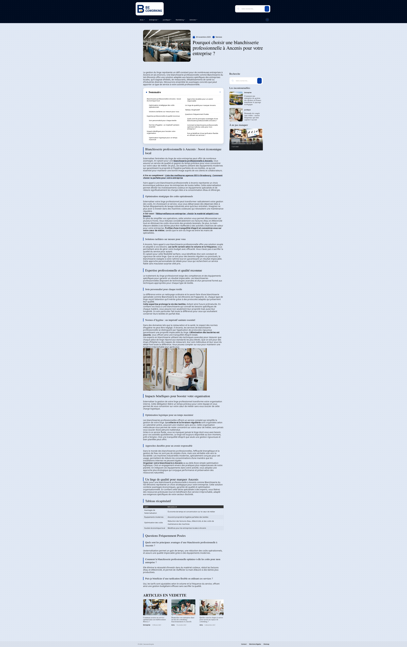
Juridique (247, 110)
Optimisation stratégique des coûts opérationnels (161, 106)
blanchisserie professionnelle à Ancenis (193, 160)
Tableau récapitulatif (192, 110)
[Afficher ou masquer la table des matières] (191, 92)
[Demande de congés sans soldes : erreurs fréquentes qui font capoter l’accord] (236, 114)
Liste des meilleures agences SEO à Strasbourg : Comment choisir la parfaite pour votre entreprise (182, 176)
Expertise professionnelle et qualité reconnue (163, 116)
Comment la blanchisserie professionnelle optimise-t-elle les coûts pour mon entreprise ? (202, 127)
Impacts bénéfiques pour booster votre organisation (161, 132)
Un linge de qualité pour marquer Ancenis (200, 105)
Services (219, 37)
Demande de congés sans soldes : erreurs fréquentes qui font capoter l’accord (252, 116)
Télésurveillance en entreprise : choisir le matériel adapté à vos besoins (180, 214)
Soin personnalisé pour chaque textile (162, 120)
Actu (173, 625)
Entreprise (146, 625)
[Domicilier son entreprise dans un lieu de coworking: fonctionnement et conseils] (183, 607)
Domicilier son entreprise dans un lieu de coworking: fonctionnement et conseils (182, 619)
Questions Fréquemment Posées (197, 114)
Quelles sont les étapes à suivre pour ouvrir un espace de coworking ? (211, 619)
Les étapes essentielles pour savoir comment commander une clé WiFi (243, 142)
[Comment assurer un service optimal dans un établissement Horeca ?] (155, 607)
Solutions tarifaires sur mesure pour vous (164, 111)
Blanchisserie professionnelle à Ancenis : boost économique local (164, 100)
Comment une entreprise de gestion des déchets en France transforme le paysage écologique (252, 100)
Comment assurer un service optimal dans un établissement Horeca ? (154, 619)
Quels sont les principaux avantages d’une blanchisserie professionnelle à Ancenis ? (202, 120)
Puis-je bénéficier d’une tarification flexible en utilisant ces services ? (202, 134)
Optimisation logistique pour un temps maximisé (163, 139)
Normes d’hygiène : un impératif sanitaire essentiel (164, 126)
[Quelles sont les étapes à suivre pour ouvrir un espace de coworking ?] (212, 607)
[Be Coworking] (149, 8)
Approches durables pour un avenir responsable (200, 100)
